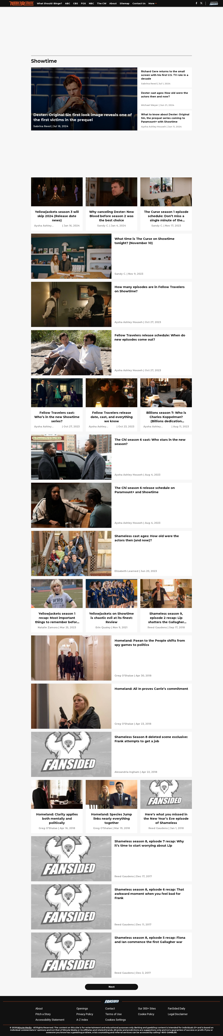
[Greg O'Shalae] (124, 676)
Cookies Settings (115, 1019)
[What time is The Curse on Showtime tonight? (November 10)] (111, 256)
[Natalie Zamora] (48, 627)
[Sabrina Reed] (42, 126)
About (39, 1008)
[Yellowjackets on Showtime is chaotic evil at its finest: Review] (111, 605)
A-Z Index (82, 1019)
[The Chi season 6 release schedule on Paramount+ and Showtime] (111, 505)
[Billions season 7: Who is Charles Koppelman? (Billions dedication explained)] (166, 404)
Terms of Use (113, 1014)
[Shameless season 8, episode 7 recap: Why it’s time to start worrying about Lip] (111, 858)
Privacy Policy (84, 1014)
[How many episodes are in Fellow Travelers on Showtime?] (111, 304)
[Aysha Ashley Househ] (153, 126)
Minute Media (24, 1027)
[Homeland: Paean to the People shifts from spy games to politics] (111, 658)
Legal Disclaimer (178, 1014)
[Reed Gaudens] (157, 627)
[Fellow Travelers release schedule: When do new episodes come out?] (111, 352)
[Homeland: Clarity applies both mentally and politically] (57, 806)
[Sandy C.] (103, 226)
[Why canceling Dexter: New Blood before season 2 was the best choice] (111, 204)
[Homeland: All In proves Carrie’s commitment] (111, 706)
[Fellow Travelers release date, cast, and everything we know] (111, 404)
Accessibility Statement (49, 1019)
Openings (82, 1008)
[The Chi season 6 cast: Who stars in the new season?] (111, 457)
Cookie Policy (146, 1014)
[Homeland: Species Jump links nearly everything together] (111, 806)
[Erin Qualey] (103, 627)
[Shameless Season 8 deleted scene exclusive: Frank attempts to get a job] (111, 754)
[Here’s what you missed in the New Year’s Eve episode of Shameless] (166, 806)
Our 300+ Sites (147, 1008)
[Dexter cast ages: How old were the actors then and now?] (165, 99)
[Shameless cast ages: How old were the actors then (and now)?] (111, 553)
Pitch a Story (43, 1014)
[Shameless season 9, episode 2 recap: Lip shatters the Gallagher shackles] (166, 605)
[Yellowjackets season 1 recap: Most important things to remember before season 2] (57, 605)
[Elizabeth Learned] (126, 571)
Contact (110, 1008)
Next (112, 986)
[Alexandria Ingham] (127, 772)
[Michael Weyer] (149, 105)
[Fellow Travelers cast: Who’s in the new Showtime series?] (57, 404)
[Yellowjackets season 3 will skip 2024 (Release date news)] (57, 204)
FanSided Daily (176, 1008)
